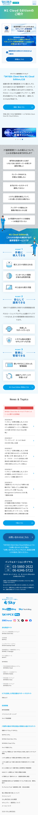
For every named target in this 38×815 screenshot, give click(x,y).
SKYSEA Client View (10, 632)
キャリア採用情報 (6, 718)
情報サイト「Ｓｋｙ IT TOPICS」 (9, 730)
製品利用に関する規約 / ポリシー (12, 45)
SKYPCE (4, 638)
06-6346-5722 (22, 570)
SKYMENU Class (8, 678)
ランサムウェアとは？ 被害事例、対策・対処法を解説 (15, 787)
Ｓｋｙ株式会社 (11, 811)
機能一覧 (6, 33)
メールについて (6, 806)
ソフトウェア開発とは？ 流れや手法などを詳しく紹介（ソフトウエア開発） (19, 752)
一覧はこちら (19, 523)
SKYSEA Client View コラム (9, 739)
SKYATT (7, 656)
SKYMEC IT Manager (11, 650)
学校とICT (4, 697)
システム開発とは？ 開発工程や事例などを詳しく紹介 (16, 757)
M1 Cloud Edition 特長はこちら (19, 387)
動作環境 (6, 21)
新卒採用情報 (5, 710)
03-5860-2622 (22, 566)
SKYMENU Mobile (10, 673)
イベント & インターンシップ (9, 714)
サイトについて (6, 796)
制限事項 (6, 27)
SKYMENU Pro (8, 684)
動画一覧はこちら (19, 107)
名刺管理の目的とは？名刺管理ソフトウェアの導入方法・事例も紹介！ (19, 782)
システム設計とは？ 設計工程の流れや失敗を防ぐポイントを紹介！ (18, 762)
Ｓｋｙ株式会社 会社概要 (9, 799)
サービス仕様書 (7, 39)
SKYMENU (5, 661)
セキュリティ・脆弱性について (11, 803)
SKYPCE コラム (6, 735)
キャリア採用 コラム (7, 747)
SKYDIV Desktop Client (8, 644)
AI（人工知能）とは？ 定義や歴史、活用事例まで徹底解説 (16, 768)
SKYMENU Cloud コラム (8, 743)
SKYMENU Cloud (11, 667)
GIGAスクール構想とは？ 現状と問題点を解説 (14, 772)
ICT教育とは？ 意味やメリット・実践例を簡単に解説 (15, 776)
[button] (15, 139)
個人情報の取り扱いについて (11, 793)
